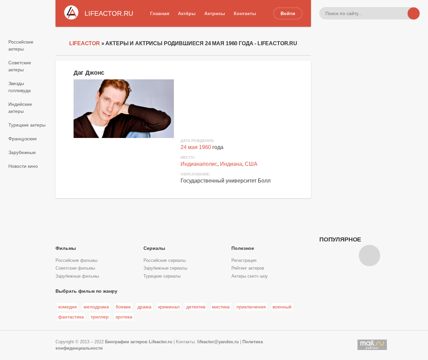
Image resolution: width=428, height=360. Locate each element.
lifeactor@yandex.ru (218, 342)
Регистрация (243, 260)
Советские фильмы (75, 268)
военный (282, 306)
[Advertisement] (369, 135)
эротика (123, 316)
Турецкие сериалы (162, 276)
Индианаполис (199, 164)
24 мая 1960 (196, 147)
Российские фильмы (76, 260)
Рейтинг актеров (247, 268)
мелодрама (96, 306)
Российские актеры (20, 45)
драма (144, 306)
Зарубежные (22, 152)
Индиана (231, 164)
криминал (169, 306)
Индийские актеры (20, 107)
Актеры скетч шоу (249, 276)
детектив (195, 306)
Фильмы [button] (66, 248)
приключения (251, 306)
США (251, 164)
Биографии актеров (126, 342)
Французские (22, 138)
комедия (67, 306)
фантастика (71, 316)
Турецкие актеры (26, 125)
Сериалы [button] (154, 248)
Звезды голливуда (19, 87)
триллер (100, 316)
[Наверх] (369, 255)
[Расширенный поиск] (402, 13)
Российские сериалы (164, 260)
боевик (123, 306)
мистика (221, 306)
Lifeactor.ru (160, 342)
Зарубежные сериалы (165, 268)
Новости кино (23, 166)
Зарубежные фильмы (77, 276)
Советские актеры (19, 66)
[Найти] (414, 13)
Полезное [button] (242, 248)
